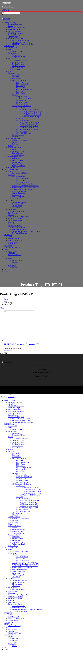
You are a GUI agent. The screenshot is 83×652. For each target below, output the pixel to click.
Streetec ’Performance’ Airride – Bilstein (25, 187)
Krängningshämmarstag (15, 220)
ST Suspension (17, 206)
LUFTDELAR (9, 46)
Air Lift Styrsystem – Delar (21, 40)
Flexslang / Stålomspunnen (20, 140)
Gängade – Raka (21, 97)
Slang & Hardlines (14, 138)
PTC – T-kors (20, 91)
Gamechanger (16, 195)
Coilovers (11, 200)
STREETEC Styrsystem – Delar (22, 44)
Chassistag (11, 215)
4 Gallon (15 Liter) (18, 62)
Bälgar (10, 171)
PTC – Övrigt (20, 93)
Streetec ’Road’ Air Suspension (22, 189)
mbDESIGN (12, 253)
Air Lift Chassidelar (18, 227)
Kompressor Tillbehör (19, 57)
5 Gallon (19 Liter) (18, 64)
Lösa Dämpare (13, 213)
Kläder (10, 258)
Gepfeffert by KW (18, 204)
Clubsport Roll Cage (14, 247)
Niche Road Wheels (14, 255)
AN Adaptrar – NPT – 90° (32, 115)
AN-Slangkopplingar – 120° (29, 127)
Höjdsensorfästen (17, 160)
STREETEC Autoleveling (16, 27)
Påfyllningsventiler (18, 135)
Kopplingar (11, 73)
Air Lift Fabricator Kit (23, 182)
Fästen (10, 49)
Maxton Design (13, 242)
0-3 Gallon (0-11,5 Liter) (20, 60)
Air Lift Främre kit (22, 178)
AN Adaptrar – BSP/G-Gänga (30, 117)
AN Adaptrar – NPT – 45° (32, 113)
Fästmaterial (16, 158)
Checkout (11, 397)
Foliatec (10, 236)
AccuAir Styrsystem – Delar (21, 42)
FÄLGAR (7, 249)
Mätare (10, 146)
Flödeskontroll (16, 78)
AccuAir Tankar (17, 67)
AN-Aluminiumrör (22, 131)
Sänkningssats (12, 209)
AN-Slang (19, 118)
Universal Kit (12, 47)
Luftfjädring (12, 175)
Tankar (10, 58)
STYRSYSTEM (9, 22)
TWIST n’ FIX (13, 244)
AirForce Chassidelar (19, 229)
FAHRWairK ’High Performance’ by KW (25, 186)
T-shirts (14, 264)
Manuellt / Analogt (14, 35)
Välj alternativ (8, 350)
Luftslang (15, 144)
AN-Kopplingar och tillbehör (21, 106)
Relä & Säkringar (17, 153)
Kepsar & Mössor (17, 260)
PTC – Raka (20, 82)
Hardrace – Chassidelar (15, 218)
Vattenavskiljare (13, 167)
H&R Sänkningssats (18, 211)
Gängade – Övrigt (22, 104)
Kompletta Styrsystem (15, 24)
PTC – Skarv (20, 87)
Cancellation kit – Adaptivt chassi (18, 217)
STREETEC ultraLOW (19, 202)
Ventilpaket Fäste (17, 164)
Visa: (2, 353)
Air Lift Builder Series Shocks (26, 184)
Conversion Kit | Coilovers (20, 173)
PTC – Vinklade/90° (22, 84)
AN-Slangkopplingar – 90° (29, 126)
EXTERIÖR (8, 235)
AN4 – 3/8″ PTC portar (23, 133)
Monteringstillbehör (14, 157)
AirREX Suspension (18, 197)
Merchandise (12, 266)
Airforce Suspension (18, 193)
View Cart (3, 397)
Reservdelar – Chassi (15, 226)
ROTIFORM (12, 251)
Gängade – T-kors (22, 102)
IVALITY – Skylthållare (16, 240)
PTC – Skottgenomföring (24, 89)
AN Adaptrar (20, 107)
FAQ (5, 269)
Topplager (11, 222)
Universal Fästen (17, 51)
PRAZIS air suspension (19, 191)
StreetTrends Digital (14, 29)
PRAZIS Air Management (16, 33)
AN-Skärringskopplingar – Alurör (27, 129)
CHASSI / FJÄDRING (11, 169)
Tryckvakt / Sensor (18, 155)
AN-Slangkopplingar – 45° (29, 124)
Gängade (15, 95)
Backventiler (16, 75)
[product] (43, 326)
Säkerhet (15, 137)
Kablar (14, 149)
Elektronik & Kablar (14, 147)
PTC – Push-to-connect (19, 80)
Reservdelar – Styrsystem (16, 38)
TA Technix (16, 198)
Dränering (15, 77)
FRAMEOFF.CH (13, 238)
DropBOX (11, 224)
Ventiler (10, 71)
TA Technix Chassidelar (20, 233)
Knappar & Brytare (18, 151)
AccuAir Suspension (14, 31)
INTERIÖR (8, 246)
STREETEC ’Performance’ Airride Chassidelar (27, 231)
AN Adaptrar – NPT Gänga (29, 109)
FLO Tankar (16, 69)
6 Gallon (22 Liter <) (19, 66)
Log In (6, 271)
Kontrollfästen (16, 162)
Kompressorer (12, 53)
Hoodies (15, 262)
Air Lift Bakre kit (21, 180)
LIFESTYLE (8, 256)
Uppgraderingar (13, 37)
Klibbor (14, 267)
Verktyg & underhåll (18, 166)
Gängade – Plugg (21, 100)
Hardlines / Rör (17, 142)
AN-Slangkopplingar (23, 120)
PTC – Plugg (20, 86)
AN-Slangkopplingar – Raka (29, 122)
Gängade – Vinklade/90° (24, 98)
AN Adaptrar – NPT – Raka (33, 111)
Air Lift (10, 26)
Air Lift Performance (19, 177)
